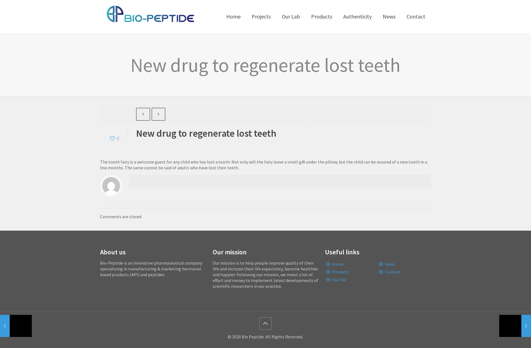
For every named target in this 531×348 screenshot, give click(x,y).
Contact (392, 272)
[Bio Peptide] (150, 16)
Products (340, 272)
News (390, 264)
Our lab (339, 279)
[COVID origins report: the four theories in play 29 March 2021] (515, 326)
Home (338, 264)
